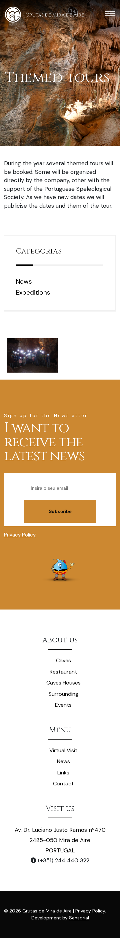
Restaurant (63, 671)
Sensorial (79, 918)
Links (63, 772)
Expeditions (33, 292)
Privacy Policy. (20, 535)
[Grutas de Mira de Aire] (44, 15)
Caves (63, 660)
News (24, 281)
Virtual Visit (63, 750)
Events (63, 704)
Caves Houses (63, 682)
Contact (63, 783)
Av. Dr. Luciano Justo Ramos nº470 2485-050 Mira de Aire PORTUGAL (60, 840)
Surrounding (63, 693)
